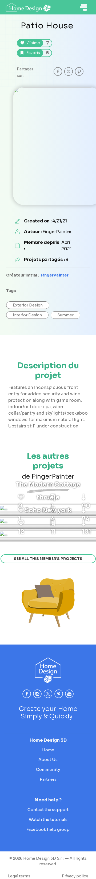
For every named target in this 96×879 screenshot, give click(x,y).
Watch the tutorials (48, 819)
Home (48, 749)
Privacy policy (75, 876)
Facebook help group (48, 829)
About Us (48, 759)
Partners (48, 779)
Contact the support (48, 809)
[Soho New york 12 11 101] (3, 534)
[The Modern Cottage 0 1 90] (3, 508)
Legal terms (19, 876)
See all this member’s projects (48, 558)
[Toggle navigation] (83, 7)
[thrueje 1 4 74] (3, 521)
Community (48, 769)
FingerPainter (55, 275)
